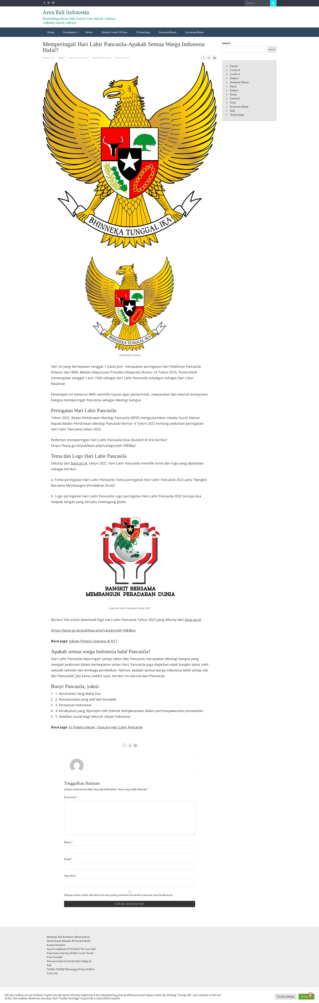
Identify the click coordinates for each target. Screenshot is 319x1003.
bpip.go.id (79, 463)
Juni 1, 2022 (50, 58)
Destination (70, 32)
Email (68, 859)
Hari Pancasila (122, 58)
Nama (68, 842)
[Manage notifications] (310, 995)
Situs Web (70, 875)
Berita (88, 32)
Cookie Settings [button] (285, 996)
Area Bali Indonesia (66, 12)
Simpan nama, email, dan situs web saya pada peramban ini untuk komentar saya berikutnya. (118, 894)
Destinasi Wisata (239, 82)
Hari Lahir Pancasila (78, 58)
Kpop (233, 86)
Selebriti (235, 98)
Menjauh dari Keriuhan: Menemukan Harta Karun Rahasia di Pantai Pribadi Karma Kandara (68, 940)
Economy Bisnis (194, 32)
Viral (233, 102)
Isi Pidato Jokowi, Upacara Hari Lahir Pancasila (106, 727)
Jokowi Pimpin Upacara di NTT (93, 641)
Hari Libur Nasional (102, 58)
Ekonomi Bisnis (167, 32)
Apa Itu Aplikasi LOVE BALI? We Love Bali (71, 948)
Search (226, 43)
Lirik (232, 110)
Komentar (71, 797)
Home (50, 32)
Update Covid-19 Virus (114, 32)
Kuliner (234, 78)
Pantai (233, 66)
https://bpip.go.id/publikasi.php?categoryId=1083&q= (93, 630)
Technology (143, 32)
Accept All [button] (306, 996)
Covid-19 (235, 70)
